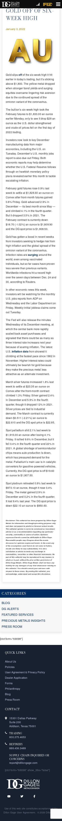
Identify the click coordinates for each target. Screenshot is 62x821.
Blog (8, 694)
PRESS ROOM (12, 626)
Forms (9, 683)
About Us (10, 661)
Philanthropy (12, 689)
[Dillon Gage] (23, 784)
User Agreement (26, 812)
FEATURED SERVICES (18, 614)
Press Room (12, 699)
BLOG (6, 602)
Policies (10, 667)
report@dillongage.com (23, 763)
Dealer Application (16, 678)
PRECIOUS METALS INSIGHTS (23, 620)
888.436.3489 (17, 748)
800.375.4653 (17, 737)
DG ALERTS (10, 608)
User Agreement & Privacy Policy (25, 672)
